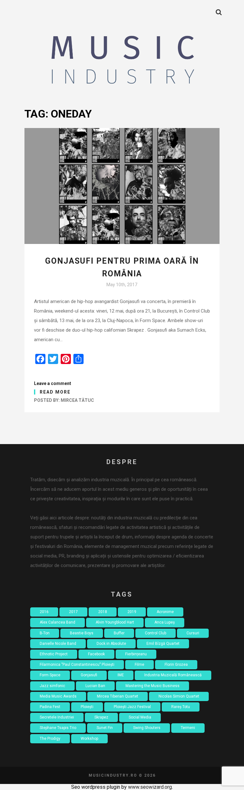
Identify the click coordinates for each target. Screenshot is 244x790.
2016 (44, 612)
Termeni (188, 728)
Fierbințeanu (136, 654)
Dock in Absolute (111, 643)
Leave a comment (52, 383)
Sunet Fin (105, 728)
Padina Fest (50, 707)
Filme (139, 664)
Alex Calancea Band (57, 622)
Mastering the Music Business (152, 686)
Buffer (119, 633)
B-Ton (45, 633)
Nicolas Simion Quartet (179, 696)
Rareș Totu (180, 707)
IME (121, 675)
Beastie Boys (81, 633)
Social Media (140, 717)
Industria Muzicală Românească (173, 675)
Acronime (165, 612)
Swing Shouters (146, 728)
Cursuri (192, 633)
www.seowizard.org (150, 787)
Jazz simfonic (52, 686)
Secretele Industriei (57, 717)
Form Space (50, 675)
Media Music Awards (58, 696)
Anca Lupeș (164, 622)
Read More (55, 392)
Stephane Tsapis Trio (58, 728)
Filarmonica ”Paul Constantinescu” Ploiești (77, 664)
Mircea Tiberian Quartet (117, 696)
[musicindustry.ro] (122, 61)
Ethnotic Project (54, 654)
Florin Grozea (176, 664)
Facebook (96, 654)
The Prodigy (50, 738)
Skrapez (101, 717)
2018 (102, 612)
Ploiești (87, 707)
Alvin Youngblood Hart (115, 622)
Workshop (89, 738)
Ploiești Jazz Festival (132, 707)
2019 (131, 612)
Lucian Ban (95, 686)
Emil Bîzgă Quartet (163, 643)
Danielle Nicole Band (58, 643)
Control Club (155, 633)
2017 (73, 612)
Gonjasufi (89, 675)
